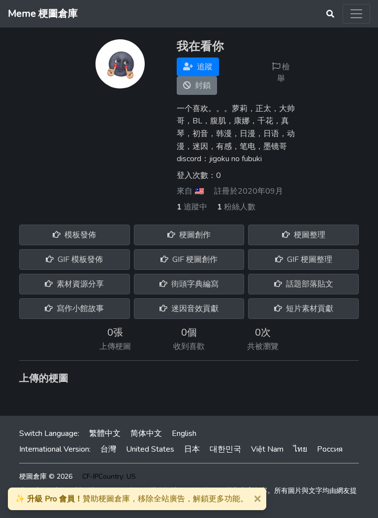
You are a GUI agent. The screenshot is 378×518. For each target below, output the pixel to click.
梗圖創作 (194, 235)
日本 (192, 449)
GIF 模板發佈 (79, 259)
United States (150, 449)
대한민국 (225, 449)
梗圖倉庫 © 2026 (45, 476)
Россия (330, 449)
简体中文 (146, 433)
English (184, 433)
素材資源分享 (79, 284)
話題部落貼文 (308, 284)
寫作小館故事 (79, 308)
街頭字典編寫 (194, 284)
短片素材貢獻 (308, 308)
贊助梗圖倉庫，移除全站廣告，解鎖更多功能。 (131, 498)
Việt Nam (267, 449)
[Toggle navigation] (356, 14)
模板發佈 (79, 235)
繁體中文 (105, 433)
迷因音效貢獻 (194, 308)
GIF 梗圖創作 (194, 259)
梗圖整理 (308, 235)
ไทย (300, 449)
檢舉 (283, 72)
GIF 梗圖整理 (308, 259)
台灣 (108, 449)
